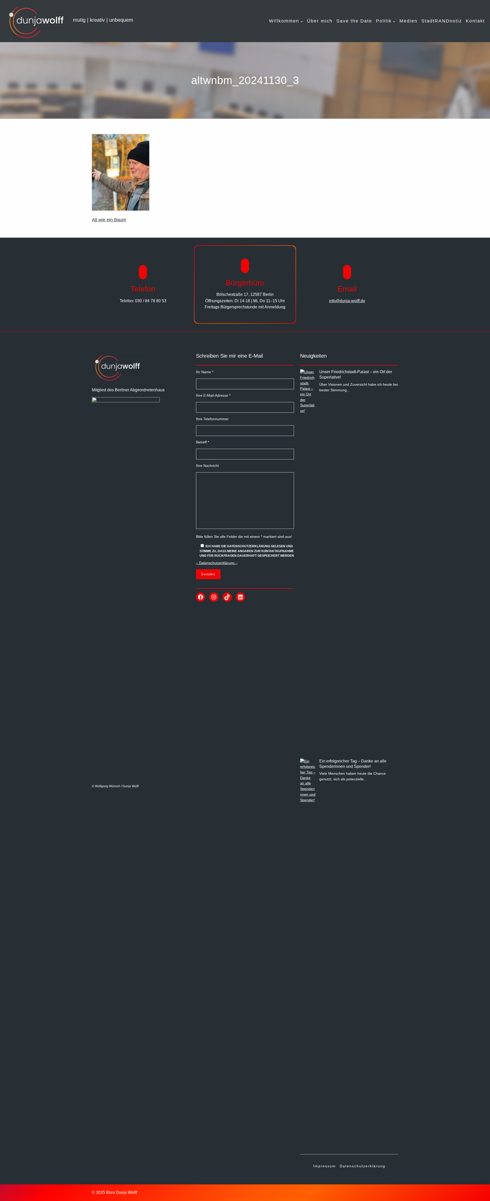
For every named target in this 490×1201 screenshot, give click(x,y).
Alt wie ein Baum (109, 219)
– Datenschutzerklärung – (217, 563)
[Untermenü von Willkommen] (301, 21)
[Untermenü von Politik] (394, 21)
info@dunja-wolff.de (347, 301)
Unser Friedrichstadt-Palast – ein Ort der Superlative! (355, 374)
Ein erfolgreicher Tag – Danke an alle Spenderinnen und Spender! (352, 764)
